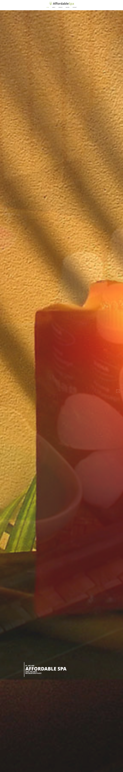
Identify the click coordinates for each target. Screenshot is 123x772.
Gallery (67, 7)
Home (47, 7)
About (53, 7)
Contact (75, 7)
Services (60, 7)
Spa (63, 3)
